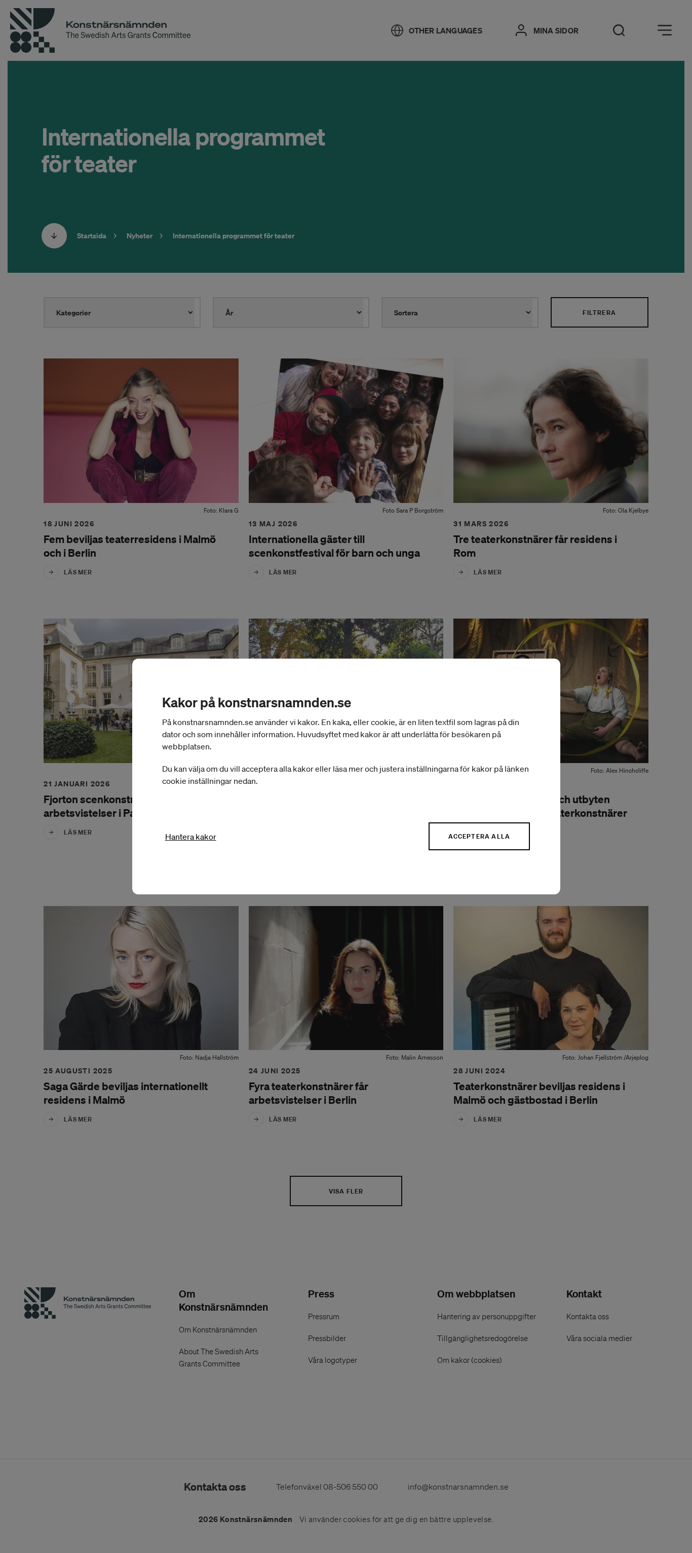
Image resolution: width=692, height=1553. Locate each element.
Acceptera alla (479, 836)
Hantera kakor (190, 837)
